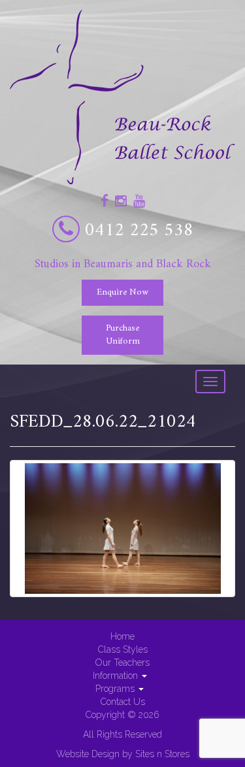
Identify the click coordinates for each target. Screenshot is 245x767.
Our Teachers (122, 662)
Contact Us (123, 701)
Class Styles (123, 649)
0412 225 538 (139, 231)
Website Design (88, 754)
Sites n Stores (162, 754)
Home (122, 636)
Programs (116, 688)
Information (116, 675)
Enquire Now (122, 292)
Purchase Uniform (123, 335)
